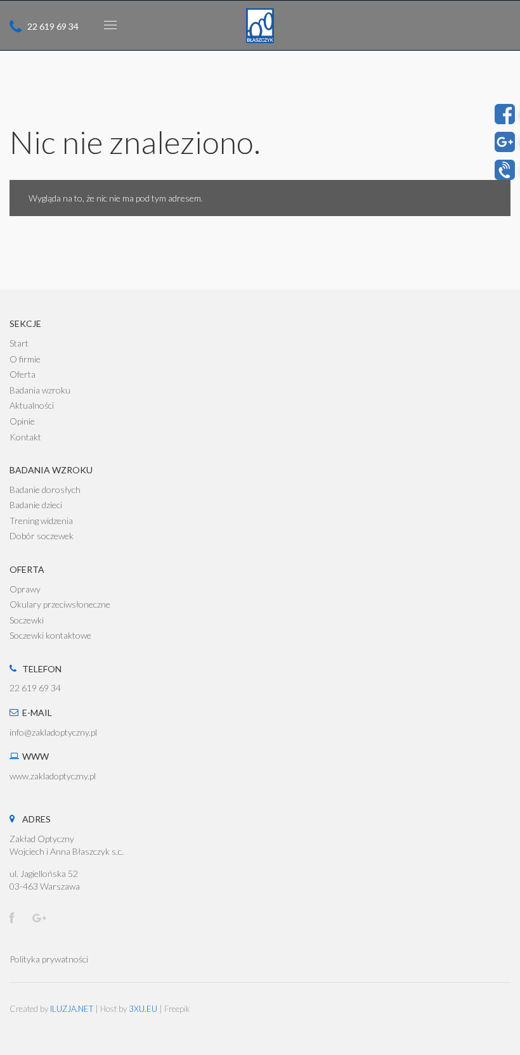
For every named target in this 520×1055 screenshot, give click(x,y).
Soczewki (27, 620)
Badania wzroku (40, 390)
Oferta (23, 374)
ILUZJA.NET (71, 1009)
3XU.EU (143, 1009)
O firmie (25, 359)
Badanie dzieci (36, 504)
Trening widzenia (41, 520)
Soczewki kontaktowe (50, 635)
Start (19, 343)
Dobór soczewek (42, 535)
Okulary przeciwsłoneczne (60, 604)
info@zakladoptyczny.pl (53, 732)
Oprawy (25, 589)
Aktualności (32, 405)
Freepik (177, 1009)
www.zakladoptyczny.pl (53, 775)
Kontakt (25, 437)
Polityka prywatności (49, 959)
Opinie (22, 421)
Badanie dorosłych (45, 489)
